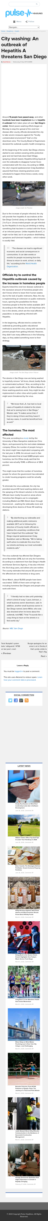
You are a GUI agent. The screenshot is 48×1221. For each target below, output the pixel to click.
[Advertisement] (24, 89)
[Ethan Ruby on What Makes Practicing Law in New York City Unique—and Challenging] (24, 1025)
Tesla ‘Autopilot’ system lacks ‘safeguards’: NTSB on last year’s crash (10, 646)
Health (17, 31)
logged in (19, 671)
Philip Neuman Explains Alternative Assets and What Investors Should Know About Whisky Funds (27, 912)
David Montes (7, 62)
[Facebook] (16, 701)
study (26, 438)
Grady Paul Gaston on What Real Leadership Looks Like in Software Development (26, 806)
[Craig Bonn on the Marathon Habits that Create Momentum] (24, 982)
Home (3, 31)
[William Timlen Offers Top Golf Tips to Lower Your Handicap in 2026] (24, 825)
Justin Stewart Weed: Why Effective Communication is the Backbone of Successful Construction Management (27, 1134)
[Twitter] (10, 701)
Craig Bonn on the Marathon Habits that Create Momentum (27, 1000)
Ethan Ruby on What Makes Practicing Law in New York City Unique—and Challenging (25, 1044)
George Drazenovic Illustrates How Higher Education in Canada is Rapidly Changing (27, 1179)
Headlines (10, 31)
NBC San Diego (16, 628)
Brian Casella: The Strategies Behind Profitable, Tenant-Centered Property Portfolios (27, 868)
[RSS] (26, 701)
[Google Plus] (21, 701)
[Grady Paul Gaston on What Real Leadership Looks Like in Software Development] (24, 786)
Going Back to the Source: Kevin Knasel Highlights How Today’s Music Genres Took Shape (26, 957)
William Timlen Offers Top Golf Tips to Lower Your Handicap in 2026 (27, 839)
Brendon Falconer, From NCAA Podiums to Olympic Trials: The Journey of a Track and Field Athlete (27, 1088)
